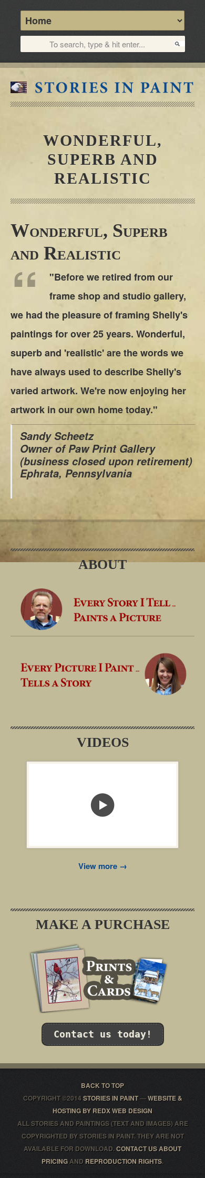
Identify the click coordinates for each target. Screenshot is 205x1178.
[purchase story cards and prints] (102, 1010)
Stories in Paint (102, 87)
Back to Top (102, 1085)
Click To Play (102, 804)
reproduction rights (123, 1161)
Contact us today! (103, 1034)
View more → (102, 866)
